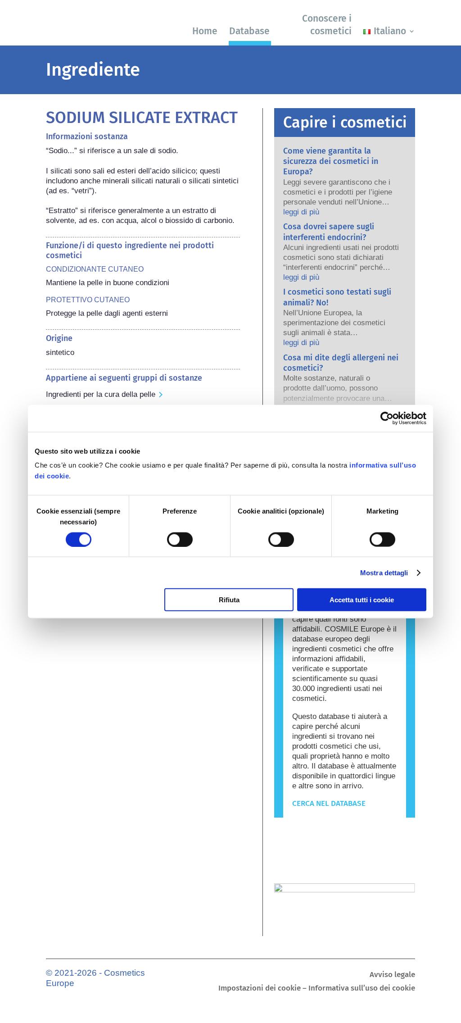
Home (204, 31)
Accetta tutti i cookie (362, 600)
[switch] (180, 539)
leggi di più (301, 212)
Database (249, 31)
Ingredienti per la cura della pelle (100, 394)
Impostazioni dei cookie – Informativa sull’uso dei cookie (316, 989)
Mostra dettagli (384, 572)
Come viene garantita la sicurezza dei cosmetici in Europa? (330, 161)
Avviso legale (392, 975)
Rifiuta (229, 600)
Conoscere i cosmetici (327, 24)
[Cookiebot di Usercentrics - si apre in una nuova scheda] (387, 418)
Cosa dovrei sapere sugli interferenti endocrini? (328, 232)
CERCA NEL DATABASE (329, 803)
